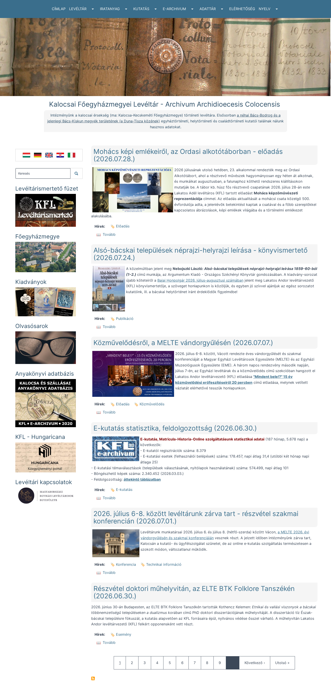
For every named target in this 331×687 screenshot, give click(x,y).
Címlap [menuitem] (59, 9)
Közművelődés (152, 404)
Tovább (109, 234)
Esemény (123, 634)
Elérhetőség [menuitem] (242, 9)
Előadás (122, 226)
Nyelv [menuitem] (264, 9)
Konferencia (126, 564)
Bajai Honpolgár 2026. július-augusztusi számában (200, 280)
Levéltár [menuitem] (77, 9)
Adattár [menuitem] (208, 9)
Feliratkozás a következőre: (93, 678)
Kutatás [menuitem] (141, 9)
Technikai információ (163, 564)
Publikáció (125, 318)
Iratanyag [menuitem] (110, 9)
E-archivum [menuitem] (174, 9)
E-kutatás (124, 489)
